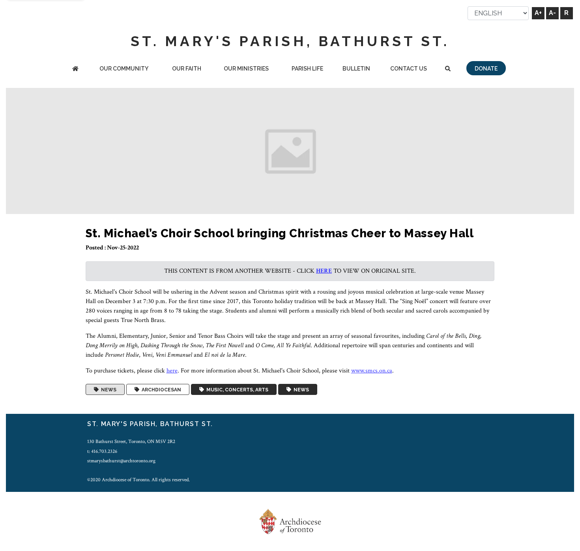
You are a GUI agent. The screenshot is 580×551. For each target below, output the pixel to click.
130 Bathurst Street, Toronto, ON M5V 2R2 (131, 441)
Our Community (123, 68)
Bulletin (356, 68)
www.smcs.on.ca (371, 371)
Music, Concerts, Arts (236, 389)
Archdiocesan (160, 389)
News (107, 389)
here (324, 271)
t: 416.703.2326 (102, 451)
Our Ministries (246, 68)
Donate (486, 68)
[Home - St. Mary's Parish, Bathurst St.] (75, 69)
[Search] (447, 69)
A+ (538, 13)
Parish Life (307, 68)
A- (552, 13)
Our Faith (186, 68)
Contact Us (408, 68)
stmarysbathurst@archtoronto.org (121, 461)
